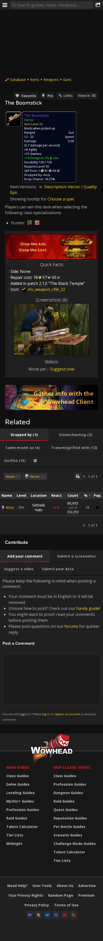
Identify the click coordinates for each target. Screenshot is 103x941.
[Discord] (30, 915)
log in (46, 714)
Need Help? (17, 885)
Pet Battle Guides (69, 826)
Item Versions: (24, 186)
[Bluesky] (47, 915)
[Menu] (5, 5)
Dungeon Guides (68, 792)
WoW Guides (18, 767)
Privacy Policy (36, 905)
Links (68, 95)
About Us (65, 885)
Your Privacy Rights (25, 895)
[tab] (24, 435)
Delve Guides (18, 784)
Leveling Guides (20, 792)
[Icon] (13, 119)
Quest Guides (66, 809)
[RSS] (73, 915)
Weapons (51, 79)
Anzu (10, 507)
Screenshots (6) (52, 300)
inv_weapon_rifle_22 (46, 289)
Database (18, 79)
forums (71, 626)
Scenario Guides (68, 835)
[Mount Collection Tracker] (51, 397)
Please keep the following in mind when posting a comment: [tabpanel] (51, 649)
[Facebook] (56, 915)
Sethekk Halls (38, 507)
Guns (67, 79)
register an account (67, 714)
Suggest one (62, 369)
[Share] (98, 5)
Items (34, 79)
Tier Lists (14, 835)
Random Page (60, 895)
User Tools (42, 885)
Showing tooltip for (29, 199)
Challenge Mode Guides (75, 843)
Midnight (14, 843)
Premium (86, 895)
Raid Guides (16, 818)
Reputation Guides (70, 818)
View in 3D (87, 95)
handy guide (87, 608)
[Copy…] (78, 476)
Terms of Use (66, 905)
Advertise (87, 885)
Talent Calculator (22, 826)
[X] (38, 915)
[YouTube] (64, 915)
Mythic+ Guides (20, 801)
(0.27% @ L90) (49, 158)
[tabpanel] (51, 500)
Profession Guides (22, 809)
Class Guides (17, 775)
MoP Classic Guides (72, 767)
